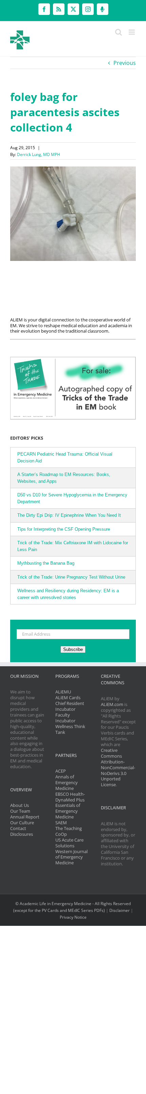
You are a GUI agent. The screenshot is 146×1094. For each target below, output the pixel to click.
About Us (19, 805)
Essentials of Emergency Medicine (67, 811)
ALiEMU (63, 692)
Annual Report (24, 817)
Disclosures (21, 834)
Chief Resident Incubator (69, 706)
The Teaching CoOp (68, 831)
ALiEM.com (112, 704)
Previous (124, 63)
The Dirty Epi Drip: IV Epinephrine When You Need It (69, 515)
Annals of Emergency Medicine (66, 782)
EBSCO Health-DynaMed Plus (70, 797)
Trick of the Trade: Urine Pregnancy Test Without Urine (71, 577)
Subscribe (73, 649)
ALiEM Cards (67, 697)
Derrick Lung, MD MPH (38, 154)
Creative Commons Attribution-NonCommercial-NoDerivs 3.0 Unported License (118, 767)
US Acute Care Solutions (69, 843)
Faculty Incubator (65, 718)
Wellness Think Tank (70, 729)
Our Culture (22, 822)
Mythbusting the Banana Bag (45, 563)
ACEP (60, 771)
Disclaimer (119, 910)
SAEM (61, 822)
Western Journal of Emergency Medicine (71, 857)
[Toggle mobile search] (118, 32)
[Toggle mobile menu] (132, 32)
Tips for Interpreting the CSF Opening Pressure (63, 529)
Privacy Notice (73, 917)
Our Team (20, 811)
